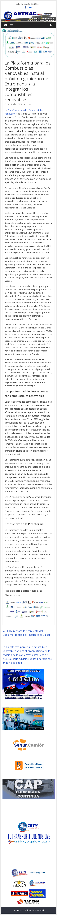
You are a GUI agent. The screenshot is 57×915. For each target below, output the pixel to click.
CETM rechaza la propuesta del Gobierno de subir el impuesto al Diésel (26, 633)
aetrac (28, 104)
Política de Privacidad (34, 910)
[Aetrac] (5, 25)
